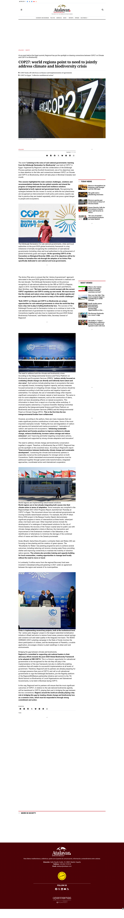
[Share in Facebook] (55, 155)
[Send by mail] (47, 155)
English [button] (22, 1)
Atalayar (21, 50)
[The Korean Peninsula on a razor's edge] (82, 315)
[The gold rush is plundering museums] (82, 194)
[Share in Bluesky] (62, 155)
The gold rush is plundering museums (95, 193)
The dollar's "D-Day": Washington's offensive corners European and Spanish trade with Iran (96, 323)
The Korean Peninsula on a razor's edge (96, 314)
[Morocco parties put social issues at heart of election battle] (82, 202)
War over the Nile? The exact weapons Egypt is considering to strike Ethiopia (96, 297)
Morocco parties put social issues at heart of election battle (96, 202)
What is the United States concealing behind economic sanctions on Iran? (94, 289)
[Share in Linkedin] (70, 155)
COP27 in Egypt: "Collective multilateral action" (37, 75)
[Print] (51, 155)
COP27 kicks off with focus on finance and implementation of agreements (46, 73)
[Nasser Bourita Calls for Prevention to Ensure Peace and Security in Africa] (82, 209)
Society (28, 50)
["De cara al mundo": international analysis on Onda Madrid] (82, 217)
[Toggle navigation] (21, 10)
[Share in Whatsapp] (74, 155)
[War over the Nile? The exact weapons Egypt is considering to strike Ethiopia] (82, 297)
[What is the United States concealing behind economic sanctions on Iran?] (82, 288)
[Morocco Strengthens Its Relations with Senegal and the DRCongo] (82, 187)
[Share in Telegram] (66, 155)
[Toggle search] (102, 10)
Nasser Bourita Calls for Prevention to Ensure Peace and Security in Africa (96, 210)
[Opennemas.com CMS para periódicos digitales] (62, 900)
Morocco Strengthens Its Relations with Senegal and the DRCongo (96, 187)
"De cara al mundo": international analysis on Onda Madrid (96, 217)
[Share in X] (58, 155)
